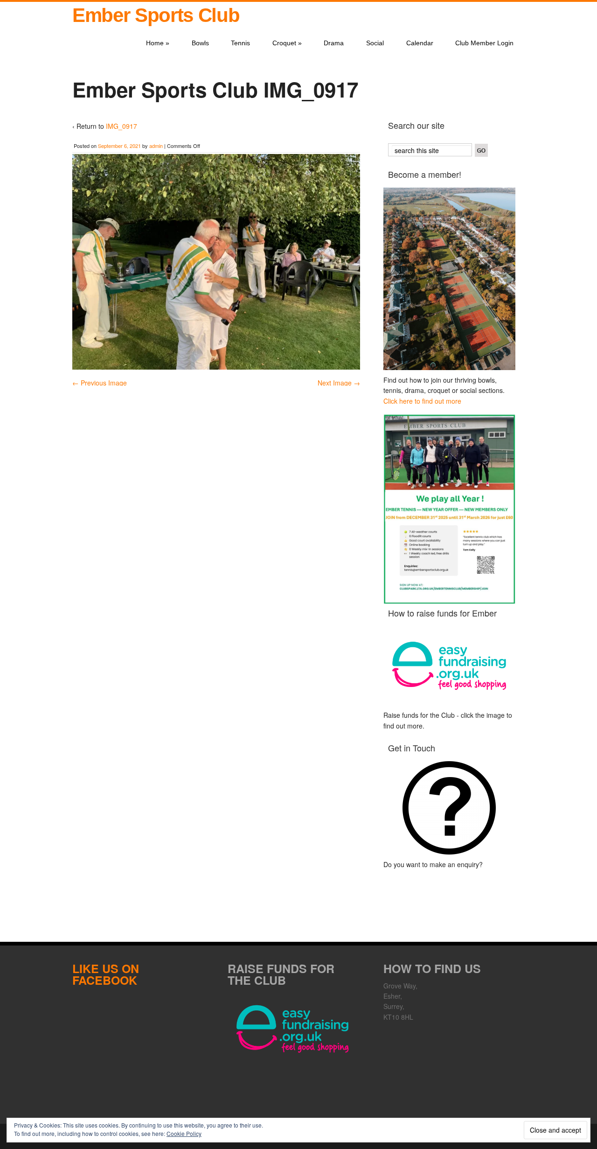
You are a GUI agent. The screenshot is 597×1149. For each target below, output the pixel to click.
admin (156, 145)
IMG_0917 (121, 126)
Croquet (287, 43)
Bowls (200, 43)
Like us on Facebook (105, 974)
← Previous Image (99, 382)
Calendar (419, 43)
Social (375, 43)
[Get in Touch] (449, 808)
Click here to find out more (422, 401)
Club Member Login (484, 43)
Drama (334, 43)
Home (157, 43)
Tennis (240, 43)
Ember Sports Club (155, 15)
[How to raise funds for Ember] (449, 666)
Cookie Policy (184, 1133)
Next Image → (339, 382)
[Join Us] (449, 279)
